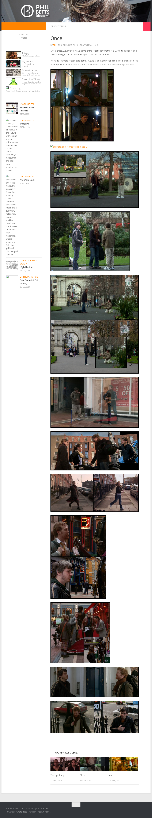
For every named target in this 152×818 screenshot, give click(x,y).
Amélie (112, 775)
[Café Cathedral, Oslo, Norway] (12, 281)
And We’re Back (27, 179)
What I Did (24, 123)
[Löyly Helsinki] (12, 265)
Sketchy (23, 264)
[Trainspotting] (65, 764)
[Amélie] (123, 764)
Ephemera (24, 277)
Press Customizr (44, 811)
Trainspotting (57, 775)
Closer (83, 775)
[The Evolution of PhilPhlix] (12, 108)
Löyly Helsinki (26, 267)
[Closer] (94, 764)
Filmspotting (58, 26)
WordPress (22, 811)
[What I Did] (12, 145)
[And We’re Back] (12, 215)
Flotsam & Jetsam (31, 72)
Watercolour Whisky (31, 79)
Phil (55, 45)
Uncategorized (27, 104)
